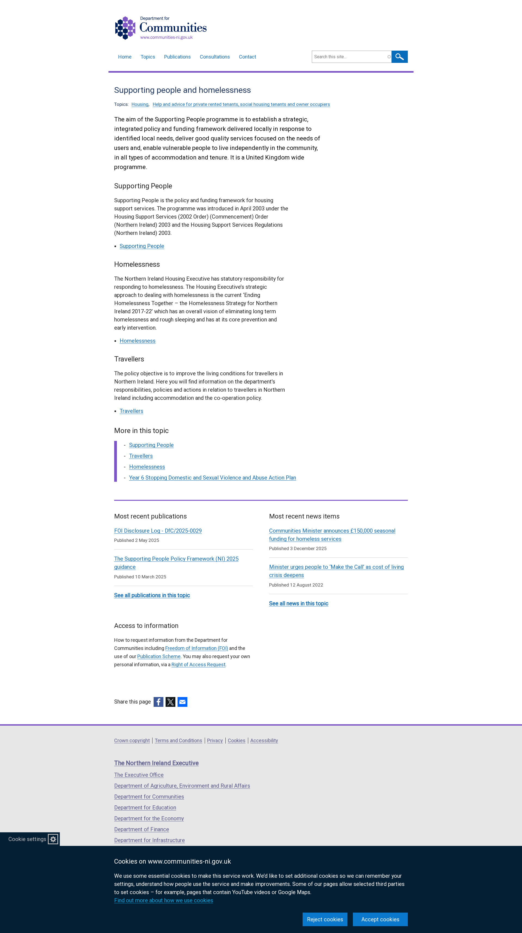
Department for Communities (149, 796)
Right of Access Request (198, 664)
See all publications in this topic (152, 595)
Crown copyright (132, 740)
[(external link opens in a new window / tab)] (158, 702)
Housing (140, 104)
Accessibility (264, 740)
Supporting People (142, 246)
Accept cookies (380, 919)
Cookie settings (27, 839)
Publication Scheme (159, 656)
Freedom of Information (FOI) (196, 648)
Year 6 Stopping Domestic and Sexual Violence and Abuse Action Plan (212, 477)
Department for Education (145, 807)
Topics (148, 57)
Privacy (215, 740)
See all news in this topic (298, 603)
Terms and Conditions (178, 740)
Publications (177, 57)
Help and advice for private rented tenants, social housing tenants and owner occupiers (241, 104)
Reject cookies (325, 919)
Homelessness (138, 340)
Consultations (215, 57)
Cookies (237, 740)
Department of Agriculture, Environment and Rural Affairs (182, 785)
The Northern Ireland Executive (156, 763)
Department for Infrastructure (149, 840)
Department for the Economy (149, 818)
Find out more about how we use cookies (163, 900)
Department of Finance (141, 829)
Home (125, 57)
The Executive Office (139, 775)
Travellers (131, 411)
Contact (247, 57)
